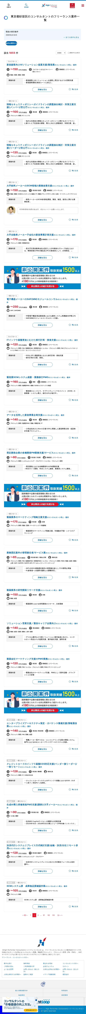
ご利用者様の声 (29, 966)
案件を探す (8, 963)
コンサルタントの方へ (70, 963)
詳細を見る (42, 89)
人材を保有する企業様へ (12, 974)
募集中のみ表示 (75, 53)
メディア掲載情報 (49, 974)
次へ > (59, 915)
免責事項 (21, 995)
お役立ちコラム (48, 966)
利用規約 (64, 990)
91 (44, 915)
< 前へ (25, 915)
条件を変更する (11, 43)
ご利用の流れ (8, 966)
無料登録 (27, 963)
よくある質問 (8, 969)
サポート (66, 966)
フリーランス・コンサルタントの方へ (15, 957)
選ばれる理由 (47, 963)
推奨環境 (64, 995)
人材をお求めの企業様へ (51, 969)
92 (49, 915)
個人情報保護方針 (21, 990)
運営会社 (66, 974)
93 (54, 915)
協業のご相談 (28, 974)
